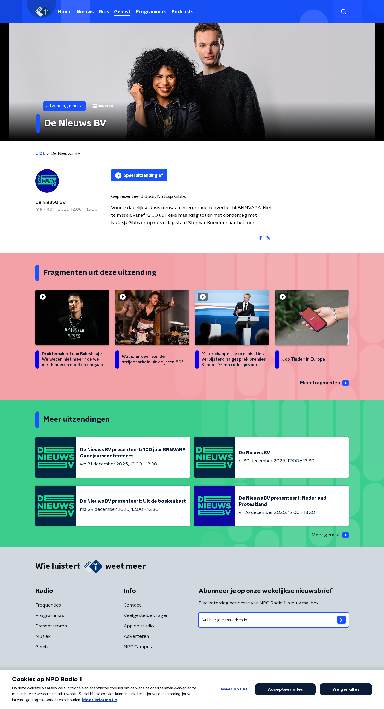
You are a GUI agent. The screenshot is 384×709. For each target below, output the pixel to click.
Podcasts (182, 12)
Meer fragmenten (320, 383)
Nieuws (85, 12)
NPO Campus (138, 647)
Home (65, 12)
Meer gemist (326, 535)
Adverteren (136, 636)
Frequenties (48, 605)
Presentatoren (51, 626)
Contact (132, 605)
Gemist (122, 12)
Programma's (151, 12)
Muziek (43, 636)
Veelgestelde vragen (146, 615)
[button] (344, 12)
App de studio (139, 626)
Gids (104, 12)
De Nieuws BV (50, 202)
